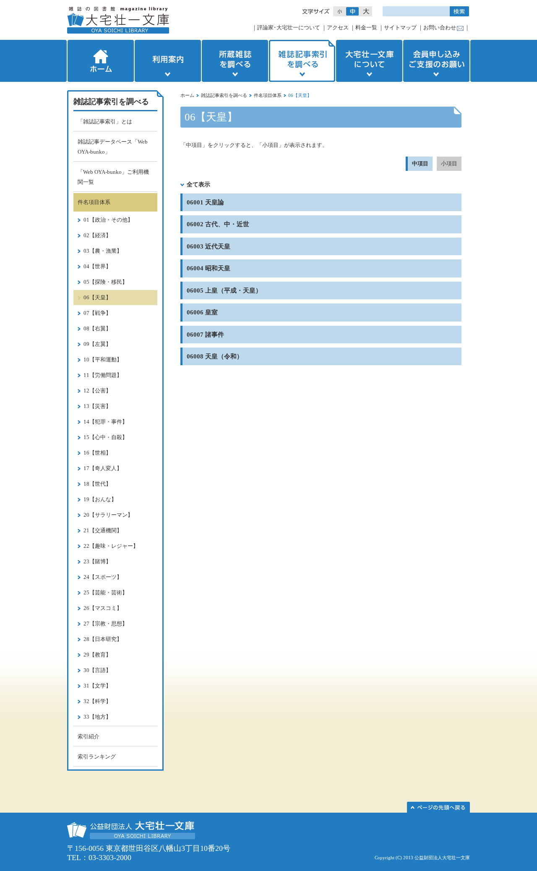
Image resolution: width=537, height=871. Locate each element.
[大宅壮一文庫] (118, 20)
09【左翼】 (97, 344)
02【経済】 (97, 235)
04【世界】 (97, 266)
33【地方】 (97, 717)
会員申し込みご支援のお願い (437, 61)
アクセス (338, 27)
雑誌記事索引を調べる (302, 61)
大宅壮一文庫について (369, 61)
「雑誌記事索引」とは (105, 121)
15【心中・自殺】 (105, 437)
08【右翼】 (97, 328)
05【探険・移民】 (105, 282)
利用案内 (167, 61)
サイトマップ (400, 27)
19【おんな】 (100, 499)
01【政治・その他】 (108, 220)
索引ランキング (97, 756)
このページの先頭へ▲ (438, 807)
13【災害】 (97, 406)
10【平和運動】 (102, 359)
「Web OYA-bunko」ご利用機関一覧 (113, 177)
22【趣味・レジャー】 (110, 546)
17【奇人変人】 (102, 468)
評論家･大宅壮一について (288, 27)
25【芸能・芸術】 (105, 592)
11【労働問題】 (102, 375)
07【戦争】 (97, 313)
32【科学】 (97, 701)
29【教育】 (97, 654)
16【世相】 (97, 453)
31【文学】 (97, 686)
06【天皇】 (97, 297)
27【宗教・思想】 (105, 623)
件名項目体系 (268, 95)
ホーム (99, 61)
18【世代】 (97, 484)
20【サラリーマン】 (108, 515)
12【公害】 (97, 390)
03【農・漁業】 (102, 251)
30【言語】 (97, 670)
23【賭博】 (97, 561)
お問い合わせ (439, 27)
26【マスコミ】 (102, 608)
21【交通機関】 (102, 530)
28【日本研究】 (102, 639)
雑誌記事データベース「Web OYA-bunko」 (113, 147)
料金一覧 (366, 27)
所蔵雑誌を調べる (234, 61)
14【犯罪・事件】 (105, 421)
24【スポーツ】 (102, 577)
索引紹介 (88, 736)
